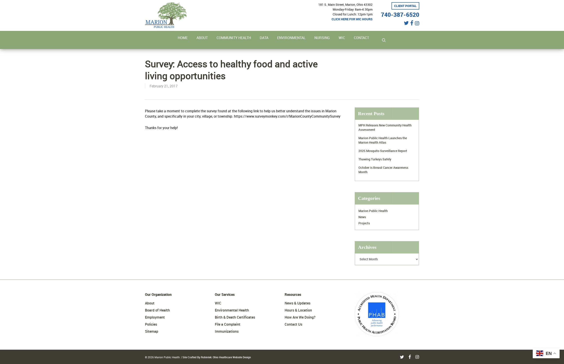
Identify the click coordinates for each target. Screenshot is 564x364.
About (149, 303)
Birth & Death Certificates (235, 317)
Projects (364, 223)
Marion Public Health (373, 211)
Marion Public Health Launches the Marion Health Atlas (382, 140)
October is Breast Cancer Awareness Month (383, 169)
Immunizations (227, 331)
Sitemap (151, 331)
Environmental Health (232, 310)
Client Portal (405, 6)
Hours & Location (298, 310)
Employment (155, 317)
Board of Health (157, 310)
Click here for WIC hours (352, 19)
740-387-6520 (400, 14)
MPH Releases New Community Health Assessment (385, 127)
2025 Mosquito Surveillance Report (382, 151)
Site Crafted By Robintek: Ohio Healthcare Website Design (216, 357)
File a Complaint (227, 324)
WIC (218, 303)
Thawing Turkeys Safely (374, 159)
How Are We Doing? (300, 317)
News (362, 217)
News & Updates (297, 303)
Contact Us (293, 324)
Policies (151, 324)
